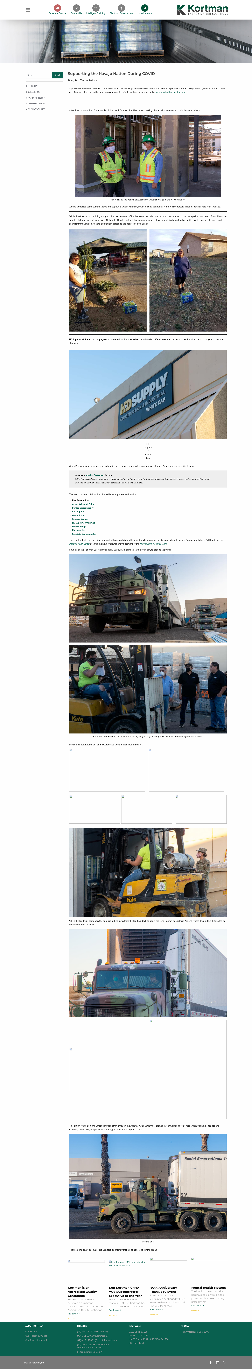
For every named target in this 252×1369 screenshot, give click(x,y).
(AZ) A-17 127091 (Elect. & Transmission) (97, 1340)
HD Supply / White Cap (83, 522)
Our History (31, 1331)
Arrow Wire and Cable (83, 504)
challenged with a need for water (170, 92)
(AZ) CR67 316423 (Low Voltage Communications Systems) (93, 1346)
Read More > (74, 1313)
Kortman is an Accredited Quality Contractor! (82, 1292)
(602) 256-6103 (201, 1331)
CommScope (78, 515)
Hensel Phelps (79, 526)
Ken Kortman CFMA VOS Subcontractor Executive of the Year (125, 1292)
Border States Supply (82, 507)
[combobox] (39, 75)
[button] (27, 9)
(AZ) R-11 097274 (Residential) (92, 1331)
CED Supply (78, 511)
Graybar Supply (80, 518)
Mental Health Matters (208, 1287)
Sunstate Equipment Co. (84, 533)
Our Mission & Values (36, 1335)
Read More (71, 1319)
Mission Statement (95, 475)
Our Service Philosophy (37, 1340)
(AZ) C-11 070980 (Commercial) (92, 1335)
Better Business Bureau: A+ (90, 1351)
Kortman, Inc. (79, 530)
